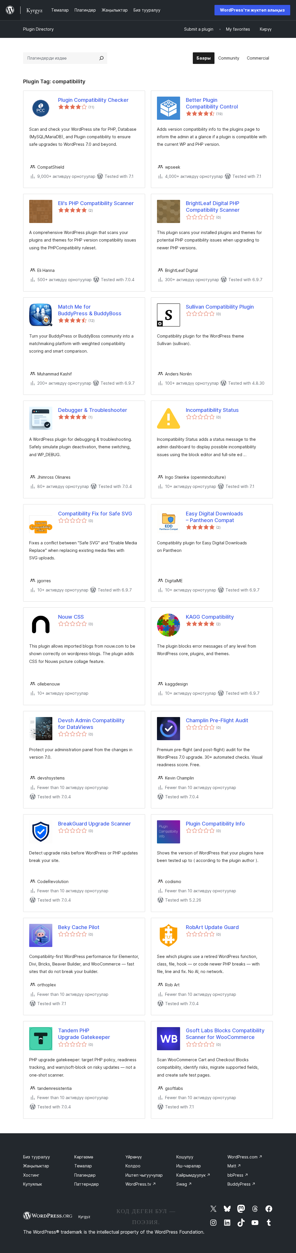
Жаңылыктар (36, 1165)
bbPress (237, 1175)
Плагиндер (85, 1175)
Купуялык (32, 1184)
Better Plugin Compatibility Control (212, 103)
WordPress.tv (140, 1184)
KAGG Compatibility (210, 617)
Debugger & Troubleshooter (92, 410)
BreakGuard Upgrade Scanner (94, 824)
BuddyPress (241, 1184)
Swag (184, 1184)
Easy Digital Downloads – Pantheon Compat (214, 517)
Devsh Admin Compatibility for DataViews (91, 723)
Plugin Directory (38, 29)
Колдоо (132, 1165)
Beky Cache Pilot (78, 927)
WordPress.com (244, 1156)
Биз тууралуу (36, 1156)
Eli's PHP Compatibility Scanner (96, 203)
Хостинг (31, 1175)
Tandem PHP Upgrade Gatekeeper (84, 1033)
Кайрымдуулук (193, 1175)
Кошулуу (184, 1156)
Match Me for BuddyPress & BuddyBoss (89, 310)
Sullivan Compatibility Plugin (220, 307)
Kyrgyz (84, 1216)
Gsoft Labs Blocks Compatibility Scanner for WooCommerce (225, 1033)
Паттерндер (86, 1184)
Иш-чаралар (188, 1165)
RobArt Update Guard (212, 927)
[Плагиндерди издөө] (101, 58)
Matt (234, 1165)
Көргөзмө (83, 1156)
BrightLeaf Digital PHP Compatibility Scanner (213, 206)
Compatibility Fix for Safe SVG (95, 514)
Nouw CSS (71, 617)
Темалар (83, 1165)
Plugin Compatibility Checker (93, 100)
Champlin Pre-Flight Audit (217, 720)
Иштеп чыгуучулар (144, 1175)
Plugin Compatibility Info (215, 824)
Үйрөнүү (133, 1156)
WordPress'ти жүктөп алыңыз (252, 10)
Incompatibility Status (212, 410)
